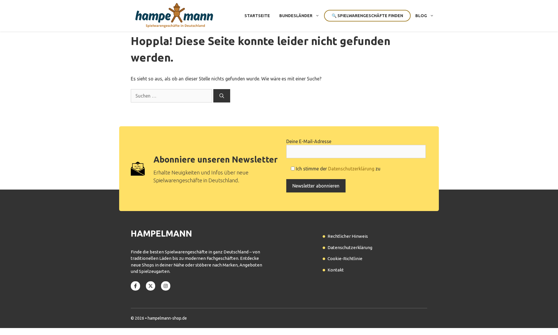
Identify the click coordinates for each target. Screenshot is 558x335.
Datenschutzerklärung (351, 168)
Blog (421, 15)
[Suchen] (221, 95)
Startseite (257, 15)
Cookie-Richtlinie (345, 258)
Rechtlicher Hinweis (348, 236)
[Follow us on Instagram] (165, 286)
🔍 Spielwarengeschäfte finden (367, 15)
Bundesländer (295, 15)
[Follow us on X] (150, 286)
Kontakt (336, 269)
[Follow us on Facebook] (135, 286)
